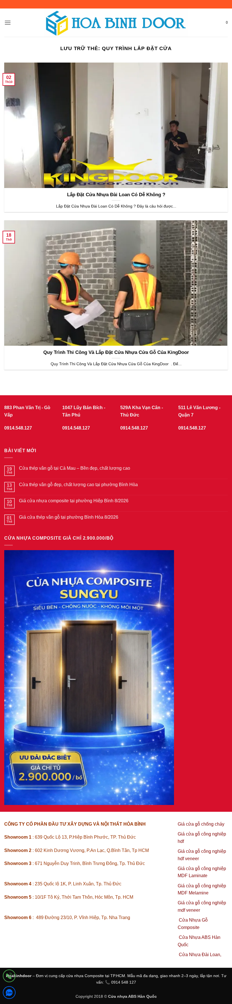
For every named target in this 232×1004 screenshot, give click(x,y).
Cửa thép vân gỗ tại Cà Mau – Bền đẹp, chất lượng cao (74, 468)
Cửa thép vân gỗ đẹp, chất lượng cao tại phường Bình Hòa (78, 484)
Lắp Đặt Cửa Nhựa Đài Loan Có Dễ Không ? (116, 194)
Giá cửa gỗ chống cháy (201, 824)
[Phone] (9, 976)
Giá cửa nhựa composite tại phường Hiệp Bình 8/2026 (73, 500)
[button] (7, 22)
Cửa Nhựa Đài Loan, (200, 954)
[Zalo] (9, 993)
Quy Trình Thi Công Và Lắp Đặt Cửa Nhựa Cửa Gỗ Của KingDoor (116, 352)
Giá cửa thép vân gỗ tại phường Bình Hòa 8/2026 (68, 517)
